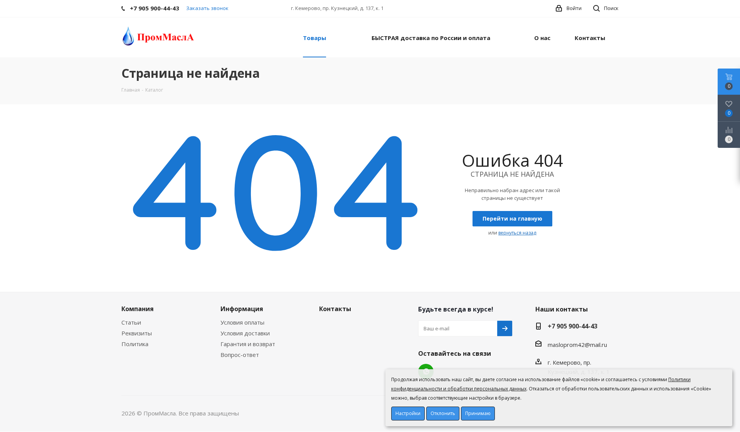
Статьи (131, 322)
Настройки (407, 413)
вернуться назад (517, 232)
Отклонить (443, 413)
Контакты (335, 309)
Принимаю (478, 413)
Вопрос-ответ (239, 354)
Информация (241, 309)
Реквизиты (136, 333)
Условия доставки (245, 333)
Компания (137, 309)
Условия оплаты (242, 322)
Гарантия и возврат (247, 344)
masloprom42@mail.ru (577, 344)
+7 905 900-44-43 (572, 326)
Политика (134, 344)
